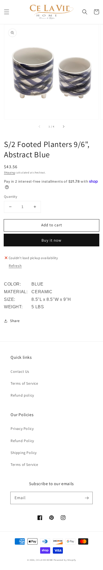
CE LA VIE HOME (44, 559)
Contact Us (20, 371)
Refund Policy (22, 440)
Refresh (15, 265)
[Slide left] (39, 126)
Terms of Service (24, 383)
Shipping (9, 172)
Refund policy (22, 395)
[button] (6, 12)
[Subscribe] (86, 498)
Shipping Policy (24, 452)
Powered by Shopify (65, 559)
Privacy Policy (22, 428)
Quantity (10, 196)
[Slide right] (63, 126)
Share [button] (15, 320)
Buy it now (51, 240)
